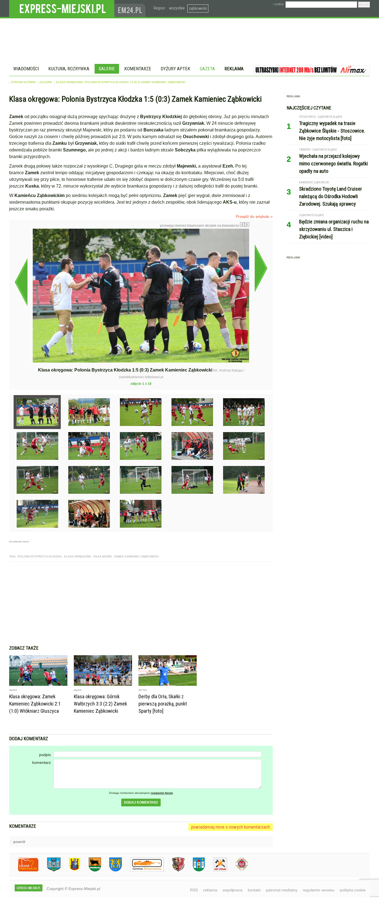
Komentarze (137, 68)
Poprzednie (21, 282)
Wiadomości (26, 68)
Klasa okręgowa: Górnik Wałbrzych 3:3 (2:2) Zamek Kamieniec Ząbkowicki (100, 704)
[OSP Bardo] (237, 869)
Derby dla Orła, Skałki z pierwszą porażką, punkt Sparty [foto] (162, 704)
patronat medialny (281, 890)
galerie (46, 82)
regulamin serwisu (319, 890)
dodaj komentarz (141, 802)
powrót (19, 841)
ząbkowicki (198, 8)
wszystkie (177, 8)
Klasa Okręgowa (77, 556)
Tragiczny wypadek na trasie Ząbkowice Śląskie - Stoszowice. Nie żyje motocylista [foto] (332, 130)
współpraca (232, 890)
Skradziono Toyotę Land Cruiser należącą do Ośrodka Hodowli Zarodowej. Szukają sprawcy (330, 196)
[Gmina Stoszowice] (143, 870)
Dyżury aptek (175, 68)
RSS (194, 890)
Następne (261, 268)
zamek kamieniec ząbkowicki (136, 556)
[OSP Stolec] (216, 870)
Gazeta (207, 68)
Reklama (234, 68)
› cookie (278, 4)
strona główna (23, 82)
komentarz (41, 762)
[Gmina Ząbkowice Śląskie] (49, 870)
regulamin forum (162, 792)
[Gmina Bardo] (70, 870)
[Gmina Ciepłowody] (90, 870)
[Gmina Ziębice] (195, 870)
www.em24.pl (131, 8)
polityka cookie (353, 890)
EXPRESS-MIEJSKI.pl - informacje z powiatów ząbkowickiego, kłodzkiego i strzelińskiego (61, 8)
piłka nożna (102, 556)
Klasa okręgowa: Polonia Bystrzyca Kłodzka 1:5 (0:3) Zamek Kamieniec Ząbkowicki (121, 82)
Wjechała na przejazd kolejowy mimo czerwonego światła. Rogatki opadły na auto (333, 163)
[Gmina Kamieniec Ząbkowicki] (111, 870)
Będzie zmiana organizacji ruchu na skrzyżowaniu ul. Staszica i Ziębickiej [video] (334, 229)
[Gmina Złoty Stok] (174, 870)
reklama (210, 890)
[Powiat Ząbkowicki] (24, 870)
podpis (45, 754)
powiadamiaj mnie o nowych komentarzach (230, 827)
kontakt (254, 890)
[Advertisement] (141, 603)
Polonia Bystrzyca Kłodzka (40, 556)
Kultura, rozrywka (68, 68)
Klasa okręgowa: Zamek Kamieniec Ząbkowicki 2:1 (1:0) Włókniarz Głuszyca (35, 704)
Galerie (107, 68)
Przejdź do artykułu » (254, 216)
